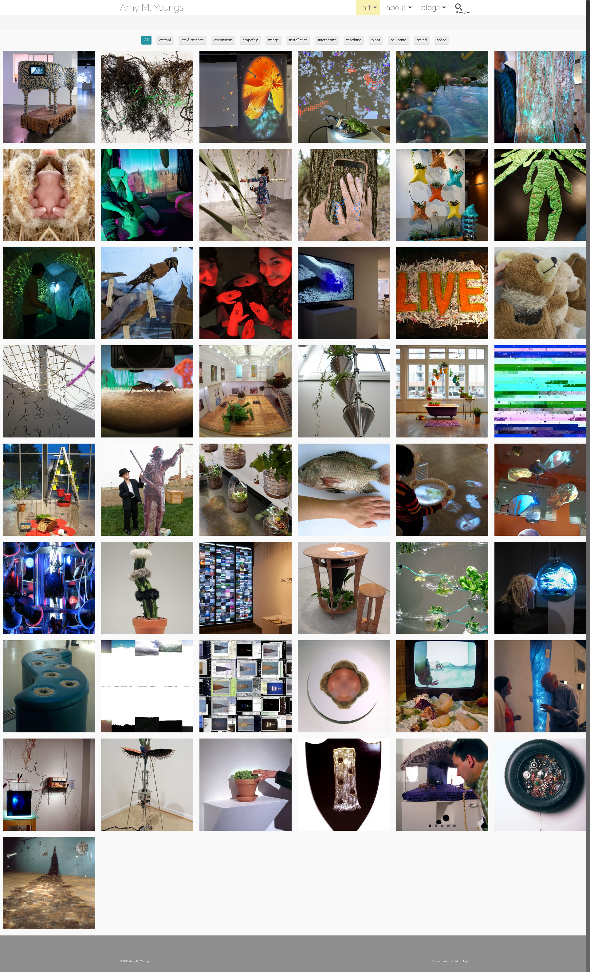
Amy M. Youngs (152, 7)
